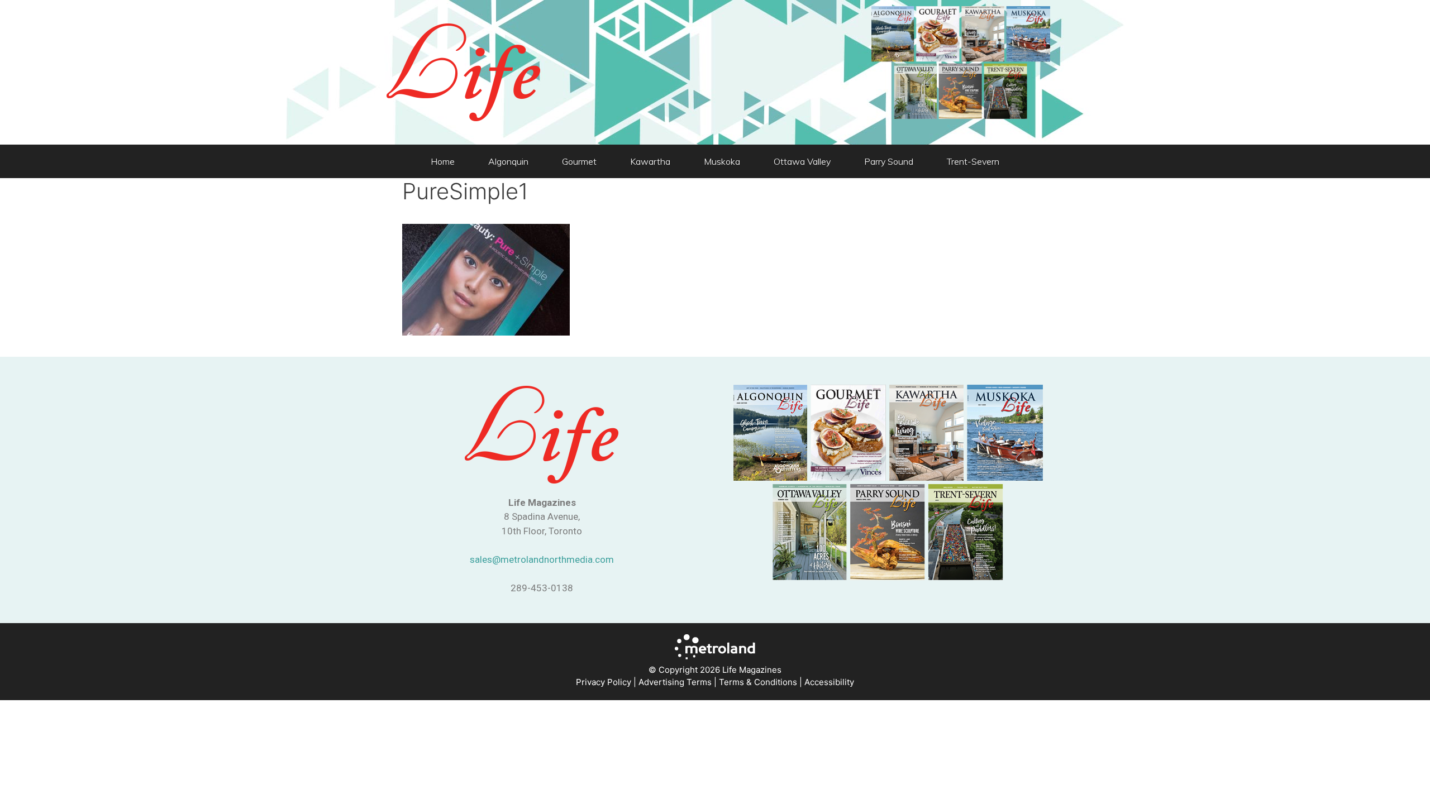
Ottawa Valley (802, 161)
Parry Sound (888, 161)
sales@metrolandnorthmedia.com (542, 559)
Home (443, 161)
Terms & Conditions (758, 682)
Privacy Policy (603, 682)
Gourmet (579, 161)
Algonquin (508, 161)
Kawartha (650, 161)
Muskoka (722, 161)
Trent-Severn (973, 161)
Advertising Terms (675, 682)
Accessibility (829, 682)
